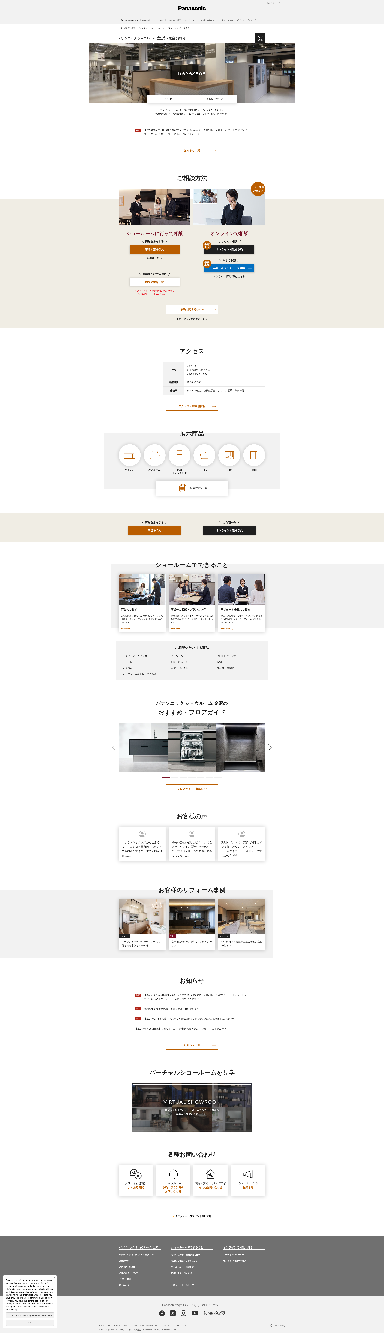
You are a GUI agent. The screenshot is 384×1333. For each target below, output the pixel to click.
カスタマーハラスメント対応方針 (193, 1216)
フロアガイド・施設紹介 (192, 788)
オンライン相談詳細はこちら (229, 276)
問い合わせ (124, 1285)
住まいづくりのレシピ (181, 1273)
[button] (146, 20)
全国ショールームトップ (182, 1285)
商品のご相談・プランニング (184, 1261)
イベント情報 (125, 1279)
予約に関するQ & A (192, 309)
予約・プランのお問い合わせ (192, 319)
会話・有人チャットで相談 (224, 267)
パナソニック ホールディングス (173, 1325)
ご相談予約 (124, 1261)
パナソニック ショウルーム (149, 28)
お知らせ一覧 (192, 150)
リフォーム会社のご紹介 (182, 1267)
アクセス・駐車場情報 (192, 406)
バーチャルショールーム (234, 1254)
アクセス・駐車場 (127, 1267)
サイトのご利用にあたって (109, 1325)
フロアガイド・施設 (128, 1273)
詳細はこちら (154, 258)
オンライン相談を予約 (223, 248)
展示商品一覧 (198, 488)
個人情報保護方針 (149, 1325)
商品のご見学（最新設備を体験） (186, 1254)
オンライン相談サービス (234, 1261)
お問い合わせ (215, 98)
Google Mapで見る (197, 373)
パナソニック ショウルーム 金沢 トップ (137, 1254)
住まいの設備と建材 (130, 20)
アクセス (169, 98)
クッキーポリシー (131, 1325)
